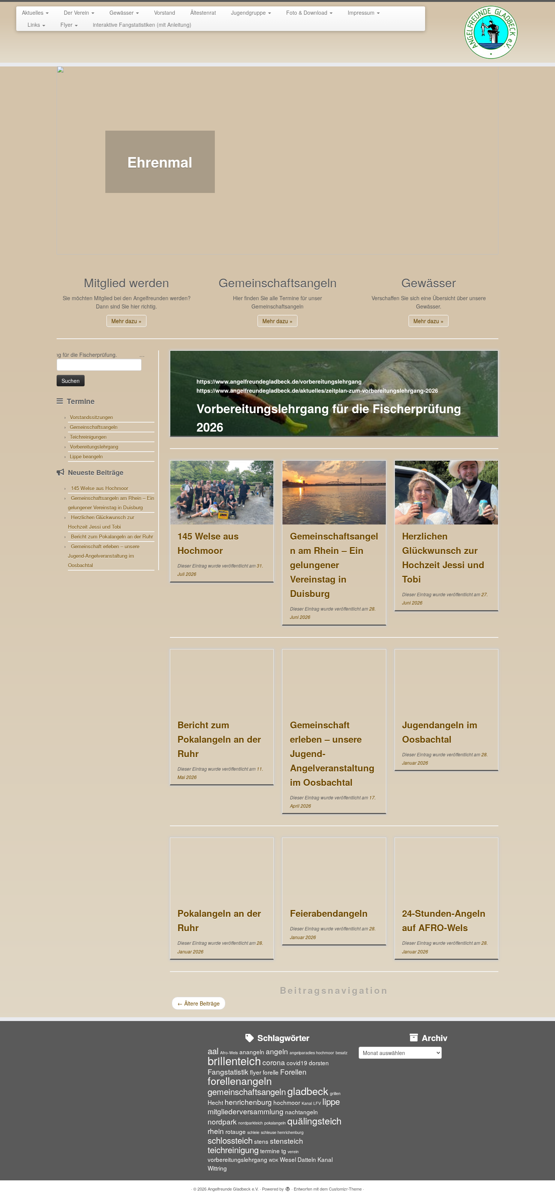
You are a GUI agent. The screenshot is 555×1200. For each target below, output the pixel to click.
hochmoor (286, 1102)
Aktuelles (33, 12)
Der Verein (77, 12)
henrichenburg (248, 1102)
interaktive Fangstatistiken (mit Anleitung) (142, 24)
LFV (317, 1103)
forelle (271, 1072)
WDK (273, 1160)
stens (261, 1141)
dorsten (319, 1062)
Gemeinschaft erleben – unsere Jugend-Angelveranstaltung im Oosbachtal (103, 556)
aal (213, 1050)
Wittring (217, 1168)
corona (273, 1062)
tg (283, 1150)
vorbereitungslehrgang (237, 1159)
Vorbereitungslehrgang (94, 446)
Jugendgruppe (249, 12)
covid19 (297, 1062)
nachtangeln (301, 1111)
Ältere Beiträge (198, 1003)
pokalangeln (275, 1123)
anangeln (251, 1051)
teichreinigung (233, 1149)
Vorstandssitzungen (91, 417)
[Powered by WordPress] (287, 1187)
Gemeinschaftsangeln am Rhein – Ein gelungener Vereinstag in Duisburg (334, 564)
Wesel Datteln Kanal (306, 1159)
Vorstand (164, 12)
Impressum (362, 12)
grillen (335, 1093)
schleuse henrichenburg (282, 1132)
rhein (216, 1131)
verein (293, 1151)
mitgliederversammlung (246, 1111)
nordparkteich (250, 1123)
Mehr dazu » (126, 321)
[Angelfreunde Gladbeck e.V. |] (491, 32)
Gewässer (122, 12)
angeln (277, 1051)
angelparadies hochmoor (312, 1052)
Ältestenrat (203, 12)
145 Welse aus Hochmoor (99, 488)
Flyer (67, 24)
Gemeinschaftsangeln (93, 426)
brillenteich (234, 1060)
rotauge (235, 1131)
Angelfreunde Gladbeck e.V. (233, 1189)
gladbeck (307, 1090)
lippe (331, 1101)
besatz (341, 1052)
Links (35, 24)
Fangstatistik (228, 1071)
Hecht (215, 1102)
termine (270, 1150)
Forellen (293, 1071)
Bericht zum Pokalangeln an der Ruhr (112, 536)
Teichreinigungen (88, 436)
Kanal (307, 1103)
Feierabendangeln (329, 913)
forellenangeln (240, 1080)
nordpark (222, 1121)
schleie (253, 1132)
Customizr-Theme (345, 1189)
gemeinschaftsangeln (247, 1091)
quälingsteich (314, 1120)
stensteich (286, 1140)
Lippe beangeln (86, 456)
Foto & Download (307, 12)
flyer (255, 1072)
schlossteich (230, 1140)
